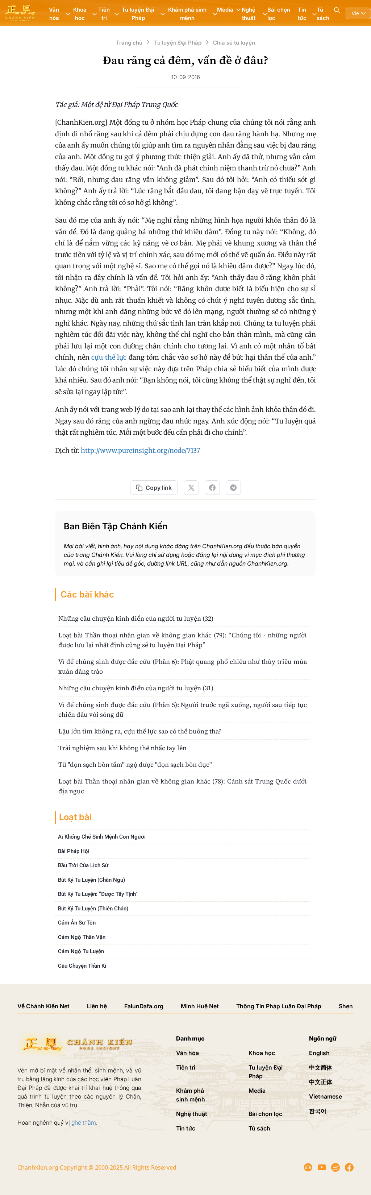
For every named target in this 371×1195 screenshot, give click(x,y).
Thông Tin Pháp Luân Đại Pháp (278, 1006)
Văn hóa (187, 1053)
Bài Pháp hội (73, 851)
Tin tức (185, 1128)
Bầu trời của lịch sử (83, 865)
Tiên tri (185, 1067)
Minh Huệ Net (200, 1006)
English (319, 1053)
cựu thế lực (108, 357)
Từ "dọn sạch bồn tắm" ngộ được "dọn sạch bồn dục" (135, 764)
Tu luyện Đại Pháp (266, 1072)
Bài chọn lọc (278, 13)
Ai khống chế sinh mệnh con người (102, 837)
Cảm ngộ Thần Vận (81, 937)
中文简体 (320, 1067)
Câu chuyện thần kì (82, 966)
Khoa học (262, 1053)
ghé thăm (83, 1122)
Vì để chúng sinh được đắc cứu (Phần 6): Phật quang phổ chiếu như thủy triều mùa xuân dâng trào (182, 666)
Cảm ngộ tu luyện (81, 951)
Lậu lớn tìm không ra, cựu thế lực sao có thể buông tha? (139, 731)
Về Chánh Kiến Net (43, 1006)
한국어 (317, 1111)
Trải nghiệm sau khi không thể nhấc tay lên (122, 747)
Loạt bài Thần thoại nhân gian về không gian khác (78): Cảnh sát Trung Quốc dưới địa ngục (182, 786)
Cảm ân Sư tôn (77, 922)
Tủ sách (323, 13)
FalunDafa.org (143, 1006)
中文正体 (320, 1082)
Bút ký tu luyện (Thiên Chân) (93, 908)
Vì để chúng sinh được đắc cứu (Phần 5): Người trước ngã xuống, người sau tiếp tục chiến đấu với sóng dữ (182, 709)
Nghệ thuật (191, 1113)
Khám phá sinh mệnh (190, 1095)
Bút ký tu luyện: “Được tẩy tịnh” (98, 894)
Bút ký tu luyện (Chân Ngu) (91, 880)
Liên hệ (97, 1006)
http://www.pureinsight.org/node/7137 (140, 450)
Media (257, 1090)
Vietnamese (325, 1096)
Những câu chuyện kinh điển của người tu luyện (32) (135, 618)
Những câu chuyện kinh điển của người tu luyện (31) (135, 687)
